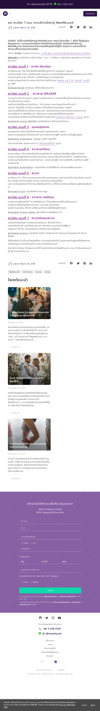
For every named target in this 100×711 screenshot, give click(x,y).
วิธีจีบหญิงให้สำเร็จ (47, 143)
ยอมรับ (84, 705)
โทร (29, 4)
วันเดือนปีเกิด (24, 556)
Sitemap (61, 670)
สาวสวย (38, 272)
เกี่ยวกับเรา (50, 640)
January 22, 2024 (15, 322)
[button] (46, 662)
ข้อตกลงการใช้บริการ (44, 670)
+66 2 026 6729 (52, 628)
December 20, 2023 (17, 388)
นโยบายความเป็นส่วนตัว (67, 596)
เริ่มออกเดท (90, 13)
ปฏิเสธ (92, 705)
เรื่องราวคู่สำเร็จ (50, 648)
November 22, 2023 (16, 453)
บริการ (50, 644)
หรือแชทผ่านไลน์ (38, 4)
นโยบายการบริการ (50, 596)
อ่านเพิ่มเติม (15, 347)
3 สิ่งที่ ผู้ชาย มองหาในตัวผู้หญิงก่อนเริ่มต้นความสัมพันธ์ (65, 53)
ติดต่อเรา (50, 656)
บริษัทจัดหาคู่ (27, 272)
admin (16, 27)
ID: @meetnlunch (52, 633)
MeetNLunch (14, 272)
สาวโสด (47, 272)
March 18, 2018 (27, 27)
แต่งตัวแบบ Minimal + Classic (69, 116)
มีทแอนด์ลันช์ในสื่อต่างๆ (50, 652)
